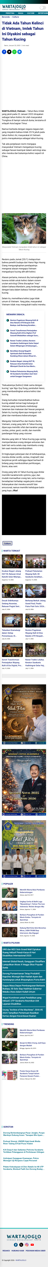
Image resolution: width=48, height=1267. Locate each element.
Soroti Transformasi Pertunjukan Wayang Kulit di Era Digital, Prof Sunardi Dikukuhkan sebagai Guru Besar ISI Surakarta (24, 333)
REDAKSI (6, 1251)
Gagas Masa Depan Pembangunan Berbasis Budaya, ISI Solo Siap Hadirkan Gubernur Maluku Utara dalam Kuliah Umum (24, 988)
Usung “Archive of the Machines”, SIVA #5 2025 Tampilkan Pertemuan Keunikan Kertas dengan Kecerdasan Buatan (23, 1012)
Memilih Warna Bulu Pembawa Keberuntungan (32, 891)
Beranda (6, 17)
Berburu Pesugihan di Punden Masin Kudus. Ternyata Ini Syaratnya (32, 917)
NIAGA (20, 13)
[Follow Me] (21, 1247)
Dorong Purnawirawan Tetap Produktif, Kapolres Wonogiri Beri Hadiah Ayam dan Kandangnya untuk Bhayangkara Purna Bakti (24, 976)
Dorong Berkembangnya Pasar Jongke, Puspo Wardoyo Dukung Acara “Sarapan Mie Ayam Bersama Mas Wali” (24, 1134)
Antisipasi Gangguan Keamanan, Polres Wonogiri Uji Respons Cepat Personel (21, 1159)
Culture (15, 17)
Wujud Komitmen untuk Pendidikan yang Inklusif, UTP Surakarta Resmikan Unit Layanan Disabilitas (22, 1000)
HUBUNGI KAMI (18, 1251)
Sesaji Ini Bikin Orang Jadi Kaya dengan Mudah (33, 1044)
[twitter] (9, 52)
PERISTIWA (10, 13)
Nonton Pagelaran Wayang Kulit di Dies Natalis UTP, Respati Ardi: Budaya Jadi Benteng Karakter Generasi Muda (24, 323)
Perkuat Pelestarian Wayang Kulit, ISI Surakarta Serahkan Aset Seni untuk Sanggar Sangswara (24, 373)
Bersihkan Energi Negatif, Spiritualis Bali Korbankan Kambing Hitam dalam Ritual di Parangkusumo (23, 353)
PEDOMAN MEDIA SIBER (35, 1251)
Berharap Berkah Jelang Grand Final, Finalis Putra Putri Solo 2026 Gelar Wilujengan (35, 603)
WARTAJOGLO (21, 1260)
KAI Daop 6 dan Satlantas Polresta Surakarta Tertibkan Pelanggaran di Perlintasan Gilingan (23, 1151)
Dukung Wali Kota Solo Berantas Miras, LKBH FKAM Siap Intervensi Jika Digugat (33, 930)
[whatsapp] (14, 52)
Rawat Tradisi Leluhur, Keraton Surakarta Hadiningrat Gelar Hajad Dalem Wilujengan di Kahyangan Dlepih (24, 343)
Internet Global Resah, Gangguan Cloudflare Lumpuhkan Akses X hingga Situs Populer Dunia (24, 964)
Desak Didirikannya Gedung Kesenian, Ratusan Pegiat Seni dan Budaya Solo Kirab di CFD (11, 603)
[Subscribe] (32, 1247)
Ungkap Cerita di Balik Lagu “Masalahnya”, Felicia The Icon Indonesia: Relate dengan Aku (32, 904)
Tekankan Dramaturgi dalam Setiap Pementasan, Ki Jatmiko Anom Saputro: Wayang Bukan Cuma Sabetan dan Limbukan (12, 633)
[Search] (45, 2)
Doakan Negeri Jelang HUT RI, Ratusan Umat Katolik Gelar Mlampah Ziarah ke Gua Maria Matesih (22, 364)
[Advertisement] (24, 82)
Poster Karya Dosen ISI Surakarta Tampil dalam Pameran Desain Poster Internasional (29, 1073)
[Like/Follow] (15, 1247)
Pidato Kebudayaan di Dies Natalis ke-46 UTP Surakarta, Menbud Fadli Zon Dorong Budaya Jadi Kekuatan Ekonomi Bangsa (23, 1168)
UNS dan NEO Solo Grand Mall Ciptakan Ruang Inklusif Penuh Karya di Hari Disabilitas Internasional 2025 (22, 952)
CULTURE (30, 13)
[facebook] (4, 52)
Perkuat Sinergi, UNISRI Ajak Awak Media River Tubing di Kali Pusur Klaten (21, 1142)
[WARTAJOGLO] (14, 9)
